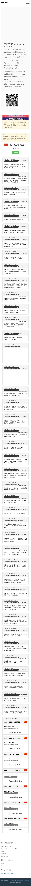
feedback (3, 853)
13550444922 (14, 722)
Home (2, 863)
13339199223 (14, 819)
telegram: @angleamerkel (8, 873)
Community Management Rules (9, 848)
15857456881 (14, 754)
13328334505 (14, 770)
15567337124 (14, 738)
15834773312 (14, 787)
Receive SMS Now (15, 732)
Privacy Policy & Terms (7, 846)
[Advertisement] (15, 25)
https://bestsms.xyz (23, 880)
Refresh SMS (16, 148)
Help (2, 851)
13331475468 (14, 803)
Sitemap (3, 866)
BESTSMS (5, 2)
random (16, 152)
